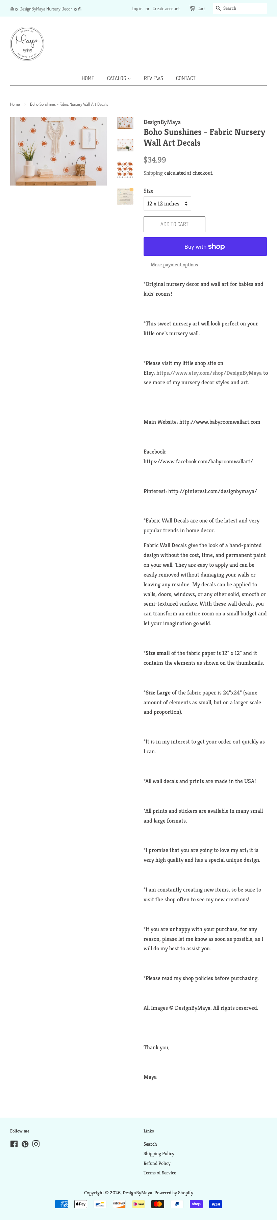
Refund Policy (157, 1163)
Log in (137, 8)
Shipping (153, 172)
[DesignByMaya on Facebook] (14, 1145)
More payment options (174, 264)
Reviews (153, 78)
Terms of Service (160, 1173)
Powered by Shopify (173, 1193)
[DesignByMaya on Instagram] (36, 1145)
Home (88, 78)
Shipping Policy (159, 1153)
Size (148, 190)
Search (150, 1144)
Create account (166, 8)
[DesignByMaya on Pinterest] (25, 1145)
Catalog (117, 78)
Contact (186, 78)
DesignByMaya (137, 1193)
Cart (201, 8)
